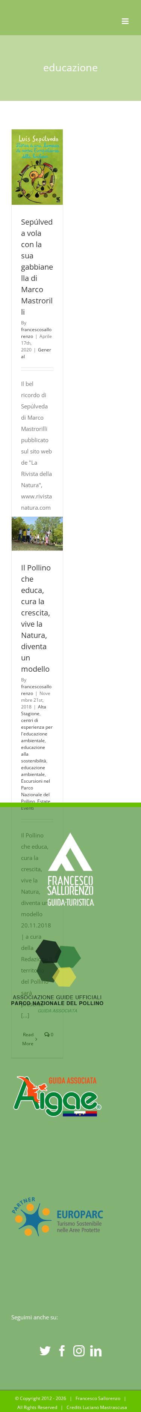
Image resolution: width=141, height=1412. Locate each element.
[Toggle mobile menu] (126, 21)
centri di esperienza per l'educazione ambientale (37, 730)
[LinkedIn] (96, 1350)
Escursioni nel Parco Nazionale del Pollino (35, 791)
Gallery (37, 545)
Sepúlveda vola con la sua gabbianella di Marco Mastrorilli (37, 267)
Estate (43, 801)
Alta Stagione (33, 710)
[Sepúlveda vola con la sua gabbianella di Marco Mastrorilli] (37, 167)
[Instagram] (79, 1350)
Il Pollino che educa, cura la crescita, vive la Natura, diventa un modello (35, 522)
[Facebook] (62, 1350)
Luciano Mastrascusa (105, 1407)
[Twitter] (45, 1350)
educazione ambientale (33, 770)
